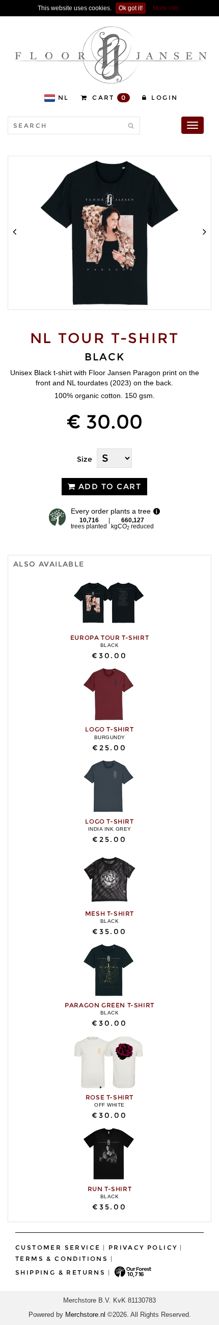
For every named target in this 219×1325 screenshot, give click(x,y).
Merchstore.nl (85, 1314)
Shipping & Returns (60, 1272)
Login (163, 97)
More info (166, 8)
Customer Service (57, 1247)
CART (108, 97)
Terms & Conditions (61, 1258)
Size (84, 459)
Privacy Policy (143, 1247)
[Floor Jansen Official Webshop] (111, 54)
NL (63, 97)
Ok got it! (131, 8)
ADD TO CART (108, 486)
